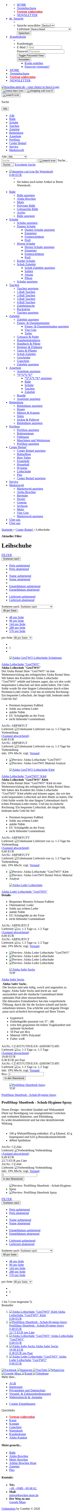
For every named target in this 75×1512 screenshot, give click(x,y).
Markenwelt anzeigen (30, 488)
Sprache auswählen (29, 25)
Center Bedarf (17, 143)
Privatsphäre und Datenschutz (27, 1390)
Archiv (21, 212)
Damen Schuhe (26, 226)
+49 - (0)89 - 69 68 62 (23, 1488)
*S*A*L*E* (24, 374)
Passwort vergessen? (37, 66)
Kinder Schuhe (26, 260)
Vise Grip (30, 330)
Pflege (28, 278)
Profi (28, 240)
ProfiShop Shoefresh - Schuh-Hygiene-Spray (29, 1095)
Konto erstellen (34, 63)
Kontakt (14, 1423)
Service (13, 146)
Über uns (14, 519)
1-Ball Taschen (26, 292)
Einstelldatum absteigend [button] (24, 589)
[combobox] (11, 559)
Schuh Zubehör (26, 264)
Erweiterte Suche (25, 164)
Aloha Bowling (26, 198)
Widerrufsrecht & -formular (25, 1397)
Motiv (20, 202)
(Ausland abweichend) (15, 736)
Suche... (63, 160)
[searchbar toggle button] (11, 95)
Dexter (21, 499)
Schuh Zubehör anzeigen (40, 267)
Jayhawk (22, 506)
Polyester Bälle (26, 205)
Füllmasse (23, 436)
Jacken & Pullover (28, 419)
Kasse (13, 1420)
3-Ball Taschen (26, 298)
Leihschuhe (24, 471)
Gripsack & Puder (28, 336)
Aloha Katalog (18, 1437)
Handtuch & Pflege (28, 343)
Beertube (22, 495)
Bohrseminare (25, 433)
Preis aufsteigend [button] (19, 565)
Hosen (21, 409)
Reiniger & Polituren (29, 347)
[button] (16, 18)
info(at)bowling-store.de (23, 1495)
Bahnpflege (24, 454)
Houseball (23, 464)
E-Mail (21, 47)
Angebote (15, 136)
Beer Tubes (24, 457)
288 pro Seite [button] (17, 627)
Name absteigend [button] (19, 579)
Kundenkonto (17, 1434)
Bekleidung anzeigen (29, 405)
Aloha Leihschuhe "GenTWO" (21, 664)
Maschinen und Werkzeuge (33, 440)
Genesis (22, 502)
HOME (21, 4)
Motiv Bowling (18, 1459)
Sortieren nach (11, 606)
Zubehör (14, 129)
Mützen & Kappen (28, 412)
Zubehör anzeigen (28, 319)
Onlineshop (9, 1508)
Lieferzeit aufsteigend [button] (22, 596)
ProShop (14, 139)
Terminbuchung (26, 8)
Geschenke (23, 357)
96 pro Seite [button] (16, 620)
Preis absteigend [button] (19, 569)
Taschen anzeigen (27, 288)
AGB (12, 1383)
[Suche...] (47, 161)
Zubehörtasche (26, 305)
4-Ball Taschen (26, 302)
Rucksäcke (23, 309)
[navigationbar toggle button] (13, 91)
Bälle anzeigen (26, 195)
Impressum (15, 1387)
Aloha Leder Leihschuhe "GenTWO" (25, 891)
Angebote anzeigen (28, 371)
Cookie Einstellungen (22, 1403)
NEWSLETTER (27, 15)
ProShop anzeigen (28, 430)
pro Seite (7, 637)
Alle (11, 115)
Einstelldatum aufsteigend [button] (24, 586)
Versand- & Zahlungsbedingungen (30, 1393)
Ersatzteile (23, 461)
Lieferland (23, 29)
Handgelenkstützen (28, 340)
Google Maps (17, 1502)
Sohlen (29, 271)
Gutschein (23, 361)
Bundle (21, 395)
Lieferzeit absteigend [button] (21, 600)
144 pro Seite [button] (17, 624)
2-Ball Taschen (26, 295)
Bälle (12, 119)
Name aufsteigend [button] (20, 575)
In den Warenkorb (14, 1078)
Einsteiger (31, 233)
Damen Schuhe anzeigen (40, 229)
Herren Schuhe (26, 243)
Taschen (14, 126)
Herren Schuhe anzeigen (39, 247)
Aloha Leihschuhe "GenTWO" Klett (24, 776)
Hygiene (22, 468)
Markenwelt (16, 150)
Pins (19, 474)
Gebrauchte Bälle (27, 209)
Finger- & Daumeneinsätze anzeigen (47, 326)
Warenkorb (16, 1430)
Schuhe (13, 122)
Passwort (22, 51)
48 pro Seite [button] (16, 617)
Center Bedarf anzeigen (31, 450)
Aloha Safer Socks (13, 979)
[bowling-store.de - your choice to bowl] (30, 87)
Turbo (28, 333)
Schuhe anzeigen (27, 223)
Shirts (20, 416)
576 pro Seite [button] (17, 631)
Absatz (29, 274)
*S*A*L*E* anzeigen (38, 378)
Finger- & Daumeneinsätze (33, 323)
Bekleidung (16, 132)
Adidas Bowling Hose (22, 1463)
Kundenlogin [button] (17, 36)
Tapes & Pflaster (27, 350)
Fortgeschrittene (34, 236)
